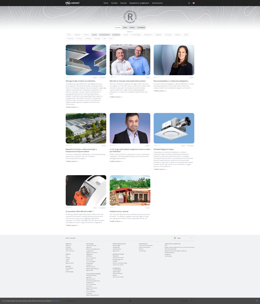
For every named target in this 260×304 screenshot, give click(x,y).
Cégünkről (68, 245)
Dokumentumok (157, 3)
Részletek (56, 301)
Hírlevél (67, 270)
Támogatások (168, 254)
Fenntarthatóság (136, 35)
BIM (104, 38)
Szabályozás (116, 35)
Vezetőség (68, 247)
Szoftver (186, 35)
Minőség (68, 257)
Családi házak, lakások (118, 264)
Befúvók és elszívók (90, 267)
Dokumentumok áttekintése (146, 245)
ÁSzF (166, 245)
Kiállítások (88, 38)
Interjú (94, 35)
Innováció (125, 35)
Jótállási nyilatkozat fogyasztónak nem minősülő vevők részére (179, 247)
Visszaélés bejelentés (169, 252)
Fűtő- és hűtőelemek (91, 258)
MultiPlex (86, 35)
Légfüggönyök (89, 254)
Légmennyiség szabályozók (92, 268)
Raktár (67, 261)
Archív (111, 38)
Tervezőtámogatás (117, 270)
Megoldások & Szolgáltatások (139, 3)
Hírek (125, 27)
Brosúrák (141, 249)
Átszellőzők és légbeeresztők (93, 249)
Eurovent (79, 38)
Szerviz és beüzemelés (118, 277)
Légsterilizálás (116, 251)
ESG (67, 256)
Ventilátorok (89, 256)
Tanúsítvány (70, 38)
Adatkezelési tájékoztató (170, 249)
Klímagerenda (148, 35)
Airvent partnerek (70, 251)
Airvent (67, 238)
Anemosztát (168, 35)
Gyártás (67, 259)
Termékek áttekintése (91, 245)
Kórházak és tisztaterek (118, 257)
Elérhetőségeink (69, 268)
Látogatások (158, 35)
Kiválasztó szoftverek (117, 273)
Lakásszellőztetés (117, 249)
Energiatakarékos (104, 35)
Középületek (116, 256)
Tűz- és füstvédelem (90, 261)
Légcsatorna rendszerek (91, 252)
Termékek (114, 3)
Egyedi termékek (70, 263)
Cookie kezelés (168, 256)
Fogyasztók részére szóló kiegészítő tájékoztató (176, 251)
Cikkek (132, 27)
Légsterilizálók (89, 270)
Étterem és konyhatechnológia (120, 263)
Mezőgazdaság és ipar (118, 259)
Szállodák (115, 261)
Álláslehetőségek (69, 271)
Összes (117, 27)
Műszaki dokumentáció (144, 247)
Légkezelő (77, 35)
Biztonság (97, 38)
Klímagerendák (89, 263)
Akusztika (177, 35)
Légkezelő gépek (116, 245)
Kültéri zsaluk (89, 259)
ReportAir (123, 3)
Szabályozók (89, 265)
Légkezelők (89, 247)
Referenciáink (69, 249)
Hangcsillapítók (89, 251)
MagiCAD (115, 275)
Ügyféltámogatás (116, 271)
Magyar (179, 238)
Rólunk (106, 3)
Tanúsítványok (142, 251)
